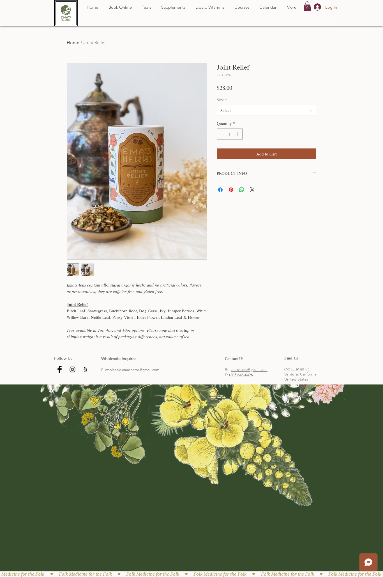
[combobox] (266, 110)
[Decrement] (221, 134)
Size (222, 99)
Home (73, 42)
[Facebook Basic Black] (59, 369)
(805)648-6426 (241, 374)
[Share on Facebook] (220, 189)
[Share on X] (252, 189)
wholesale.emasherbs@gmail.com (132, 370)
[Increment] (238, 134)
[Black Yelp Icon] (85, 369)
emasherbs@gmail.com (249, 369)
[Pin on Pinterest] (231, 189)
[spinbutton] (229, 134)
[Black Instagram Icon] (72, 369)
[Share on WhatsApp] (241, 189)
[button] (307, 6)
